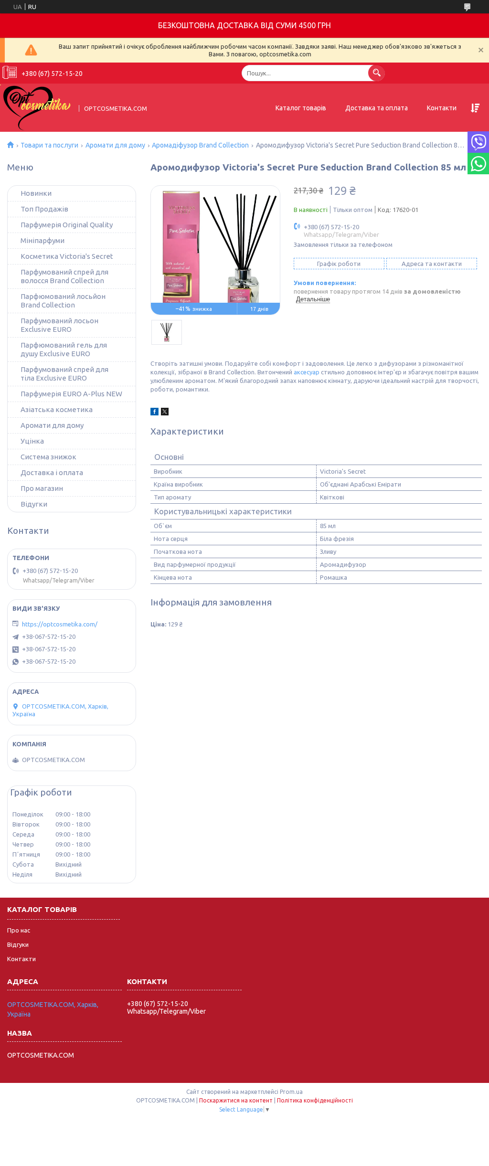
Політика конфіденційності (315, 1100)
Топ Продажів (44, 209)
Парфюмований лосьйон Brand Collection (63, 300)
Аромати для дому (115, 145)
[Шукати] (376, 72)
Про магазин (42, 488)
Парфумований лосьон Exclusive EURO (59, 325)
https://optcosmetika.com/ (59, 624)
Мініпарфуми (42, 240)
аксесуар (306, 372)
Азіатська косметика (57, 409)
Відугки (34, 504)
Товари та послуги (49, 145)
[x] (165, 413)
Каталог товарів (301, 108)
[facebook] (154, 413)
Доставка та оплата (376, 108)
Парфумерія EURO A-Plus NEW (71, 394)
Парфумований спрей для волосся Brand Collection (64, 276)
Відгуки (18, 944)
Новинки (36, 193)
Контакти (442, 108)
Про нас (18, 930)
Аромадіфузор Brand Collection (200, 145)
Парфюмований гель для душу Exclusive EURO (64, 349)
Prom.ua (291, 1092)
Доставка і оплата (52, 472)
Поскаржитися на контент (236, 1100)
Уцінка (32, 441)
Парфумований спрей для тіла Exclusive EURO (64, 373)
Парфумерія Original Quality (67, 225)
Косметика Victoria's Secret (67, 256)
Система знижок (48, 457)
